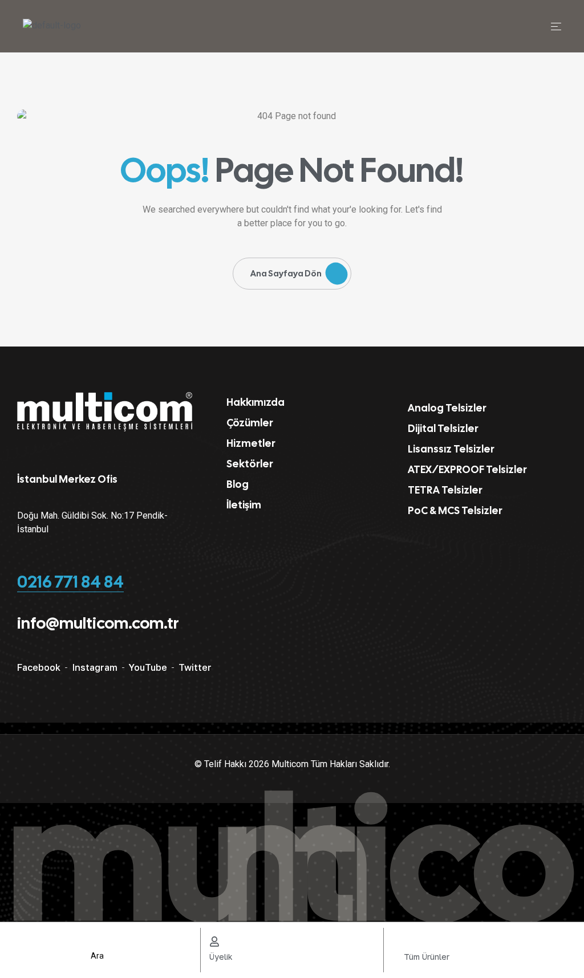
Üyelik (221, 956)
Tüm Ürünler (426, 956)
